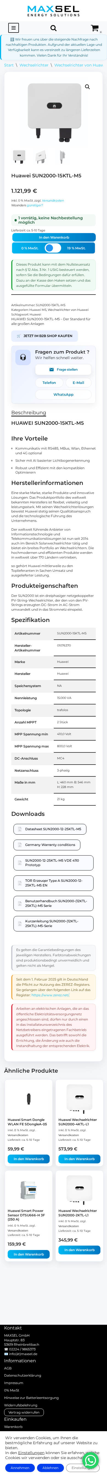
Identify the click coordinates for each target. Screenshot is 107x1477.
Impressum (13, 1383)
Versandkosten (53, 200)
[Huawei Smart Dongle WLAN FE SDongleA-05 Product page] (29, 1099)
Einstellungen (31, 1452)
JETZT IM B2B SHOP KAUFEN (44, 336)
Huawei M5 (37, 310)
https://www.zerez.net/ (50, 995)
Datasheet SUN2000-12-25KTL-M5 (53, 829)
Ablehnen (50, 1468)
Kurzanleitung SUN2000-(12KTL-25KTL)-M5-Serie (51, 923)
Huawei (35, 314)
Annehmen (20, 1468)
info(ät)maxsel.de (23, 1354)
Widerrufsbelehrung (20, 1405)
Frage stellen (67, 369)
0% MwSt (11, 1390)
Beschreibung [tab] (28, 413)
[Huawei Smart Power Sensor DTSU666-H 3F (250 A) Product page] (29, 1190)
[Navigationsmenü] (13, 28)
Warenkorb (13, 1427)
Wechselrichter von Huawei (80, 65)
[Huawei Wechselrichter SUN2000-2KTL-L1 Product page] (79, 1190)
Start (9, 65)
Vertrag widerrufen (24, 1412)
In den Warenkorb (54, 237)
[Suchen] (53, 28)
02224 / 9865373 (22, 1349)
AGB (8, 1368)
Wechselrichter (34, 65)
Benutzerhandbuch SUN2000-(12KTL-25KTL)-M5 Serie (56, 903)
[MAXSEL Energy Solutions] (53, 10)
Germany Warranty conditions (50, 845)
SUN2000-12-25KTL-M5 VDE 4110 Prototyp (52, 862)
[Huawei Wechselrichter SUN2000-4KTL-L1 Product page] (79, 1099)
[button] (87, 87)
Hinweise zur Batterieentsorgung (31, 1398)
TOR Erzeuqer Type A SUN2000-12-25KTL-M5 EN (54, 882)
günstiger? (35, 205)
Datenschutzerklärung (22, 1375)
